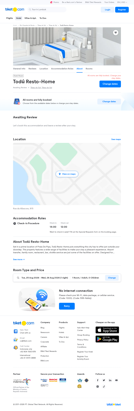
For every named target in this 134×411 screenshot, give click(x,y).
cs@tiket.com (26, 341)
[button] (67, 174)
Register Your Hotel (85, 352)
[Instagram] (98, 386)
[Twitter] (104, 380)
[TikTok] (104, 386)
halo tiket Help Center (83, 329)
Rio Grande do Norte (27, 25)
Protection (45, 356)
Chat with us (25, 333)
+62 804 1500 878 (28, 352)
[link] (107, 10)
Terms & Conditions (81, 345)
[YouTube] (116, 380)
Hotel (15, 25)
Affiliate (44, 346)
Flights (62, 328)
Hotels (61, 332)
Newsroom (45, 332)
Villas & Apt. (64, 337)
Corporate (45, 342)
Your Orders (109, 2)
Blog (42, 328)
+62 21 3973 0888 (28, 358)
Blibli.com (45, 361)
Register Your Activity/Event (83, 357)
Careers (44, 337)
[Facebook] (98, 380)
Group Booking (83, 335)
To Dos (62, 342)
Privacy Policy (82, 340)
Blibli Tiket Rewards (93, 2)
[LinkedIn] (110, 380)
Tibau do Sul (41, 25)
